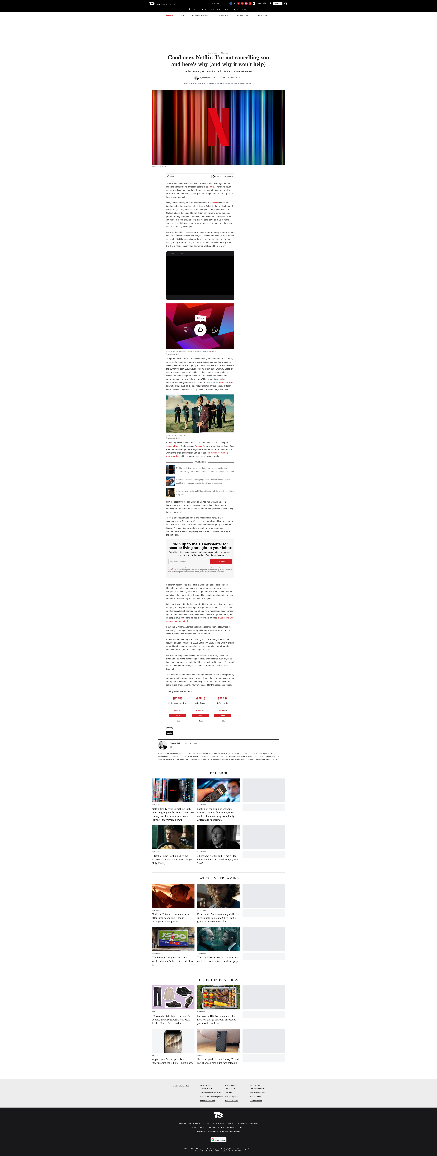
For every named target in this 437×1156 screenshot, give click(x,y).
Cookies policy (212, 1127)
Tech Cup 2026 (263, 15)
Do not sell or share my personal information (218, 1131)
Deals (182, 15)
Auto (236, 9)
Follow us (218, 176)
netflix (169, 733)
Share (172, 176)
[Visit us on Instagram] (246, 3)
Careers (242, 1127)
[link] (177, 698)
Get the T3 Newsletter (200, 15)
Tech (196, 9)
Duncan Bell (207, 78)
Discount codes (256, 1101)
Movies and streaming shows (212, 1097)
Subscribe (277, 3)
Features (239, 78)
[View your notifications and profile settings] (270, 3)
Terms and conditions (248, 1123)
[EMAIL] (171, 746)
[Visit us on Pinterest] (238, 3)
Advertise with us (229, 1127)
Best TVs (228, 1092)
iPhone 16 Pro (206, 1088)
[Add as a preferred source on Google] (218, 1139)
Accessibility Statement (190, 1123)
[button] (178, 708)
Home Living (216, 9)
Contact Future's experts (214, 1123)
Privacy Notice (173, 570)
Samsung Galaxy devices (210, 1092)
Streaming (224, 53)
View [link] (178, 715)
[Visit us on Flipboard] (250, 3)
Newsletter (230, 176)
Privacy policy (197, 1127)
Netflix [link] (178, 720)
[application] (200, 275)
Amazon (198, 446)
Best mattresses (231, 1101)
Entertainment (212, 53)
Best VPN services (207, 1101)
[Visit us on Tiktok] (254, 3)
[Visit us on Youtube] (242, 3)
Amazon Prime (173, 446)
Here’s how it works (246, 83)
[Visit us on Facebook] (230, 3)
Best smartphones (232, 1097)
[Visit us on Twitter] (234, 3)
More (244, 9)
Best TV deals (255, 1097)
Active (204, 9)
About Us (232, 1123)
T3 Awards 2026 (222, 15)
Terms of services (195, 568)
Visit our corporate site (245, 1149)
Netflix (211, 187)
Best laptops (230, 1088)
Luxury (227, 9)
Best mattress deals (258, 1092)
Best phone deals (257, 1088)
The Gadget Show (242, 15)
